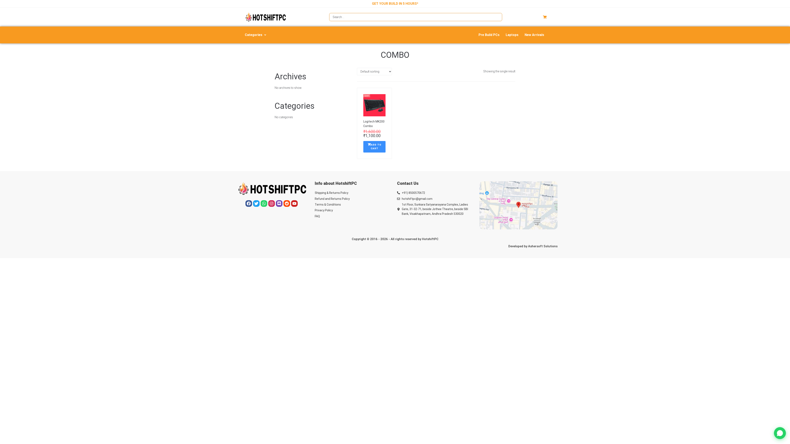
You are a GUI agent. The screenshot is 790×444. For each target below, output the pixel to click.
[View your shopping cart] (545, 17)
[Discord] (279, 203)
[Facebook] (248, 203)
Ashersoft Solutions (543, 246)
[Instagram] (271, 203)
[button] (256, 35)
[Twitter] (256, 203)
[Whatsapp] (264, 203)
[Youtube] (294, 203)
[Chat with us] (780, 433)
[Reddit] (286, 203)
